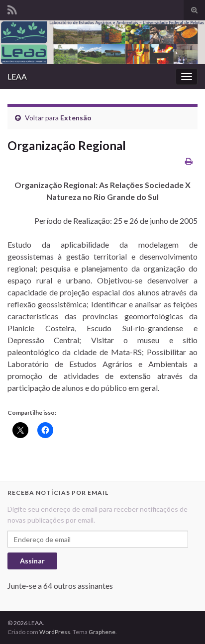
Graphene (102, 632)
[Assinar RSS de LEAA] (12, 8)
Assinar (32, 560)
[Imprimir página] (189, 161)
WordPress (54, 632)
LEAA (17, 76)
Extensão (76, 117)
